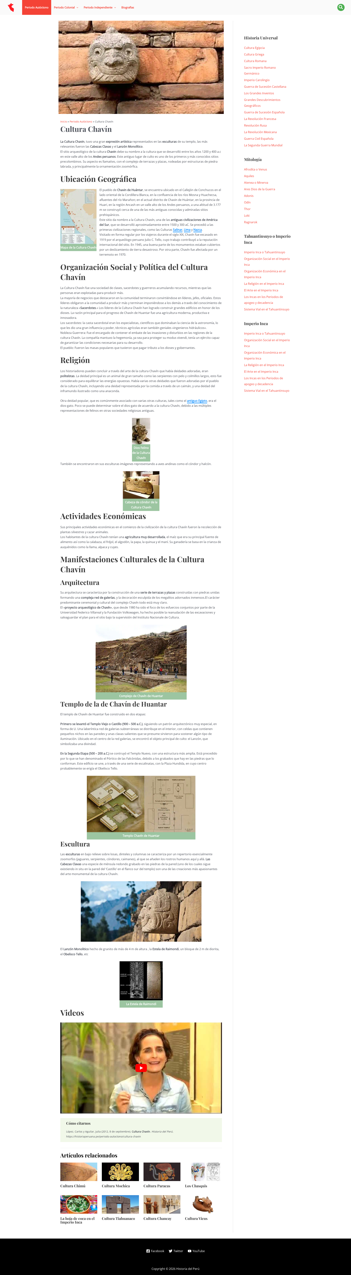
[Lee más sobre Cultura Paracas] (162, 1171)
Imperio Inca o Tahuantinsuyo (264, 252)
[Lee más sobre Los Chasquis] (203, 1171)
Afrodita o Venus (255, 169)
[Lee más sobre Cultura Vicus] (203, 1204)
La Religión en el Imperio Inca (264, 284)
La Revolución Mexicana (260, 132)
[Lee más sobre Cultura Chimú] (78, 1171)
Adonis (249, 196)
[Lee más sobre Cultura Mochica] (120, 1171)
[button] (66, 7)
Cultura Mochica (116, 1185)
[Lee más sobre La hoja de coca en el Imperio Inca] (78, 1204)
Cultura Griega (254, 54)
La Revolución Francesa (260, 119)
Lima (187, 230)
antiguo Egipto (197, 401)
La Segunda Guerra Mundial (263, 145)
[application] (76, 7)
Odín (247, 202)
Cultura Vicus (196, 1218)
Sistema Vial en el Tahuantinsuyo (266, 309)
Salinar (177, 230)
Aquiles (249, 176)
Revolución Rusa (255, 125)
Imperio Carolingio (257, 80)
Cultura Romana (255, 61)
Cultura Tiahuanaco (118, 1218)
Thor (247, 209)
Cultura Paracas (157, 1185)
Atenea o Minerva (256, 183)
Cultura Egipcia (254, 48)
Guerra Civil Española (258, 139)
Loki (247, 216)
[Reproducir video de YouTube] (141, 1067)
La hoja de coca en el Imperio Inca (77, 1220)
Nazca (197, 230)
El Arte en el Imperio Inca (261, 290)
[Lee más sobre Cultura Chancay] (162, 1204)
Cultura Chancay (157, 1218)
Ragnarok (250, 222)
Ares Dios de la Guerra (259, 189)
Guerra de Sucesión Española (264, 112)
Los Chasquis (196, 1185)
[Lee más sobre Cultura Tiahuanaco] (120, 1204)
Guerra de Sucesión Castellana (265, 87)
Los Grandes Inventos (259, 93)
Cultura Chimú (72, 1185)
